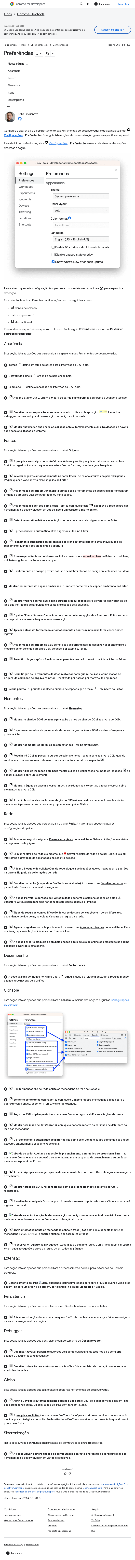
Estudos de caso (56, 1520)
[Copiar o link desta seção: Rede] (16, 814)
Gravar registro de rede (81, 854)
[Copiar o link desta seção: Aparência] (25, 344)
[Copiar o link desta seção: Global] (19, 1380)
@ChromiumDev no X (102, 1515)
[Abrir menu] (5, 4)
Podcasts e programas (59, 1530)
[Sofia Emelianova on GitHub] (20, 120)
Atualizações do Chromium (62, 1515)
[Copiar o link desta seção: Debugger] (25, 1331)
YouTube (95, 1520)
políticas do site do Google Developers (35, 1491)
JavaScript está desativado (32, 1355)
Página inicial (10, 44)
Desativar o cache (112, 883)
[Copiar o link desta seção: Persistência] (29, 1297)
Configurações (60, 44)
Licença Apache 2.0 (93, 1488)
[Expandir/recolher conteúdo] (27, 65)
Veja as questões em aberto (18, 1520)
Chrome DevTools (30, 14)
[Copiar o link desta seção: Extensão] (23, 1258)
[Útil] (123, 44)
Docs (8, 14)
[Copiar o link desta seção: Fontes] (19, 441)
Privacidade (32, 1544)
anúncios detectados (104, 941)
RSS (93, 1530)
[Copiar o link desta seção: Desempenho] (31, 956)
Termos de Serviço (13, 1544)
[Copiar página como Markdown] (48, 53)
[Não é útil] (128, 44)
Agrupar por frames (92, 927)
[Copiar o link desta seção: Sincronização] (32, 1433)
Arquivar (52, 1525)
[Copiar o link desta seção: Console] (22, 991)
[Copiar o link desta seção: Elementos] (26, 699)
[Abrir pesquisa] (81, 4)
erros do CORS (109, 1186)
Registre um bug (12, 1515)
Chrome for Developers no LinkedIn (109, 1525)
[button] (67, 364)
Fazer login (124, 3)
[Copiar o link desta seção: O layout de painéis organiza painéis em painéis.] (75, 376)
